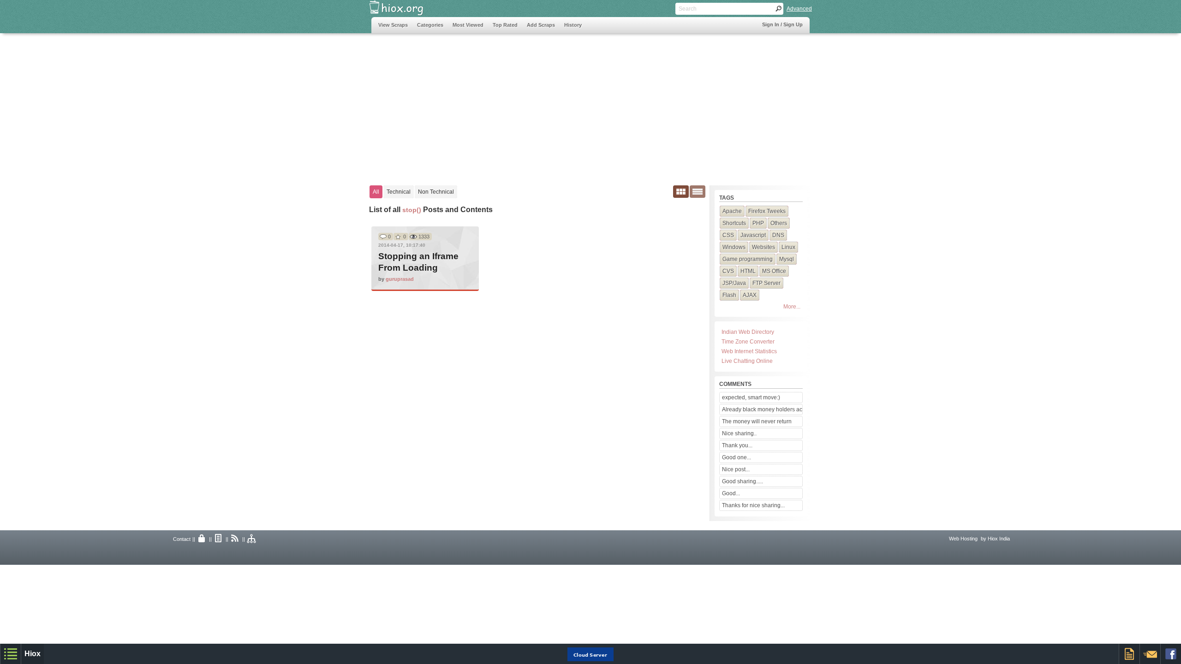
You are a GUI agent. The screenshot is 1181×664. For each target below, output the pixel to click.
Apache (732, 211)
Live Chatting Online (747, 361)
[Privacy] (202, 539)
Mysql (786, 259)
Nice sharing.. (739, 433)
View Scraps (393, 25)
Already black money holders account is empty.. (762, 409)
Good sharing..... (742, 481)
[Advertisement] (539, 104)
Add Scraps (541, 25)
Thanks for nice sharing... (753, 505)
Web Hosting (963, 538)
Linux (788, 247)
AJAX (750, 295)
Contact (182, 539)
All (376, 192)
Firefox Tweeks (767, 211)
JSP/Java (734, 283)
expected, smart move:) (751, 397)
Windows (734, 247)
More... (791, 306)
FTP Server (766, 283)
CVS (728, 271)
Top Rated (505, 25)
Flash (729, 295)
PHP (758, 223)
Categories (430, 25)
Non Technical (436, 192)
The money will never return (757, 421)
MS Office (774, 271)
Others (778, 223)
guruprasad (400, 279)
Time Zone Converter (748, 341)
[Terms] (219, 539)
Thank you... (737, 445)
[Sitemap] (252, 539)
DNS (778, 235)
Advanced (799, 9)
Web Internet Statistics (749, 351)
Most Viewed (468, 25)
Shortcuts (734, 223)
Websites (763, 247)
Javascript (753, 235)
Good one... (736, 457)
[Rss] (235, 539)
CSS (728, 235)
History (573, 25)
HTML (748, 271)
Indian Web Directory (748, 332)
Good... (731, 493)
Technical (399, 192)
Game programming (747, 259)
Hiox (32, 654)
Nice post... (736, 469)
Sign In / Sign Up (782, 24)
